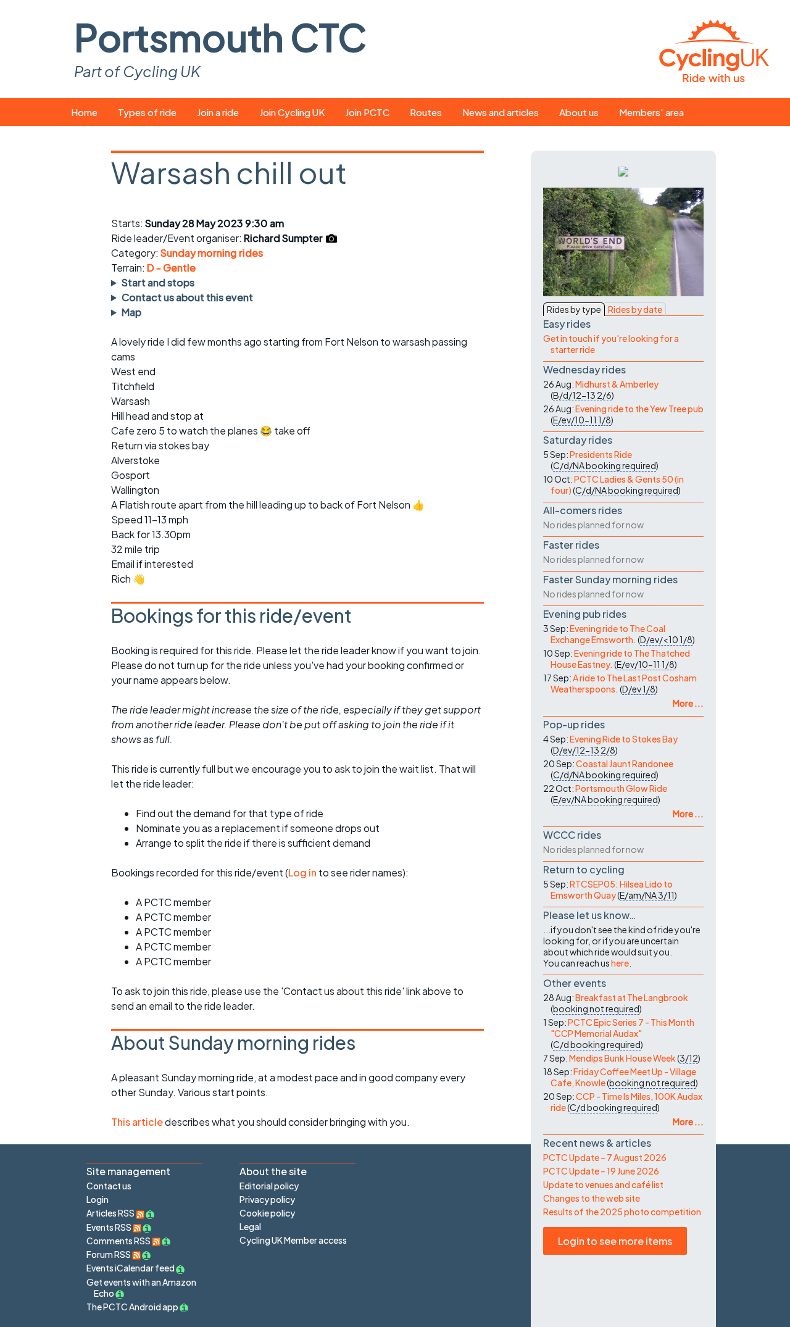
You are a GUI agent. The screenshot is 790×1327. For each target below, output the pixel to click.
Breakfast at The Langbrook (631, 997)
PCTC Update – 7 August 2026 (605, 1157)
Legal (250, 1226)
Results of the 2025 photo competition (622, 1211)
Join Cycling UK (292, 112)
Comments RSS (119, 1240)
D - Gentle (171, 267)
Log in (302, 872)
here (620, 962)
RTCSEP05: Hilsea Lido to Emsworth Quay (612, 889)
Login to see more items (615, 1240)
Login (97, 1199)
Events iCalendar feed (130, 1267)
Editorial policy (269, 1185)
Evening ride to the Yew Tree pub (639, 408)
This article (138, 1121)
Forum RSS (109, 1254)
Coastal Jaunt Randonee (624, 763)
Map (131, 312)
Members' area (651, 112)
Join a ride (218, 112)
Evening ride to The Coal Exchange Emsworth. (608, 634)
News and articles (500, 112)
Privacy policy (267, 1199)
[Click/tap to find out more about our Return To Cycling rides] (623, 170)
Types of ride (147, 112)
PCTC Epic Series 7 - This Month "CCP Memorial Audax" (622, 1028)
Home (84, 112)
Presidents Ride (601, 454)
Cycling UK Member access (293, 1240)
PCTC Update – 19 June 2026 (601, 1170)
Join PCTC (367, 112)
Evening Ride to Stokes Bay (624, 738)
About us (579, 112)
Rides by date (635, 309)
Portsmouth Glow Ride (621, 788)
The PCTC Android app (132, 1306)
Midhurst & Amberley (617, 383)
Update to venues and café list (603, 1184)
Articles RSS (111, 1212)
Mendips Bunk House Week (622, 1057)
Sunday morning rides (211, 252)
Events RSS (109, 1227)
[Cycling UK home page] (714, 49)
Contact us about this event (187, 297)
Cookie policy (267, 1212)
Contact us (108, 1185)
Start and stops (158, 282)
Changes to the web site (591, 1198)
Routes (426, 112)
